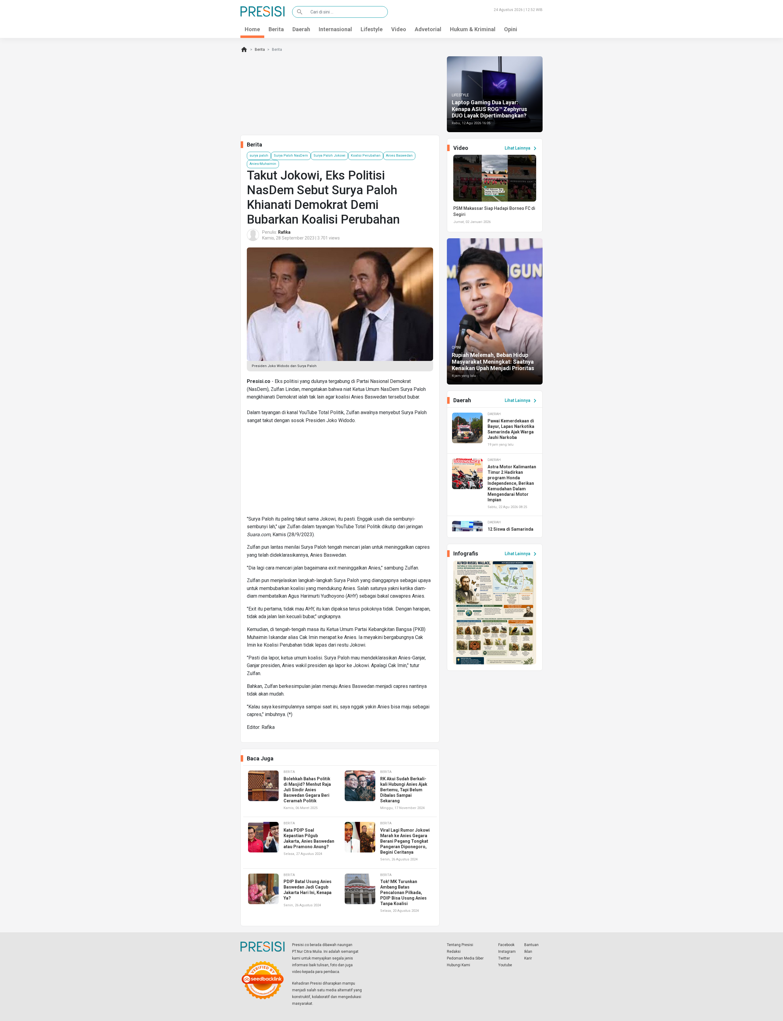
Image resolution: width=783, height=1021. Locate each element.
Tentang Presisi (460, 945)
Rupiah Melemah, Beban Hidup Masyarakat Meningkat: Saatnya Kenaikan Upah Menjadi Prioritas (493, 361)
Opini (510, 29)
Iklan (528, 951)
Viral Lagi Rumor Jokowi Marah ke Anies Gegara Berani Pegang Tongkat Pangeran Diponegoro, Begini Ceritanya (405, 841)
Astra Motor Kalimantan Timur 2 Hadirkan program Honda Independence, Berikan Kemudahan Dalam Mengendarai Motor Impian (512, 483)
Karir (528, 958)
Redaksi (454, 951)
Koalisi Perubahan (365, 156)
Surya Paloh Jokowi (329, 156)
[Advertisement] (340, 472)
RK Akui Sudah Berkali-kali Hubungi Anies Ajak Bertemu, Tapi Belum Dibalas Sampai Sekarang (403, 789)
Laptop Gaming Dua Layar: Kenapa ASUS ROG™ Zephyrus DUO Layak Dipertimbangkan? (489, 109)
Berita (276, 29)
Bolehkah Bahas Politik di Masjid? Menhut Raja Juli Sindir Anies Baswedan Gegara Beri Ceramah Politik (307, 789)
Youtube (505, 965)
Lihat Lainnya (522, 148)
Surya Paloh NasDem (291, 156)
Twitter (504, 958)
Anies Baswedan (399, 156)
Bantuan (531, 945)
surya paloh (259, 156)
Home (252, 29)
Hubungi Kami (458, 965)
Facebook (506, 945)
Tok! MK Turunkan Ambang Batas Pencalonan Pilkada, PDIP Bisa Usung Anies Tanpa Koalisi (403, 892)
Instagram (507, 951)
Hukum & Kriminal (472, 29)
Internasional (335, 29)
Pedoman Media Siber (465, 958)
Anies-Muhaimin (263, 164)
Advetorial (428, 29)
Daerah (301, 29)
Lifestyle (372, 29)
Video (398, 29)
